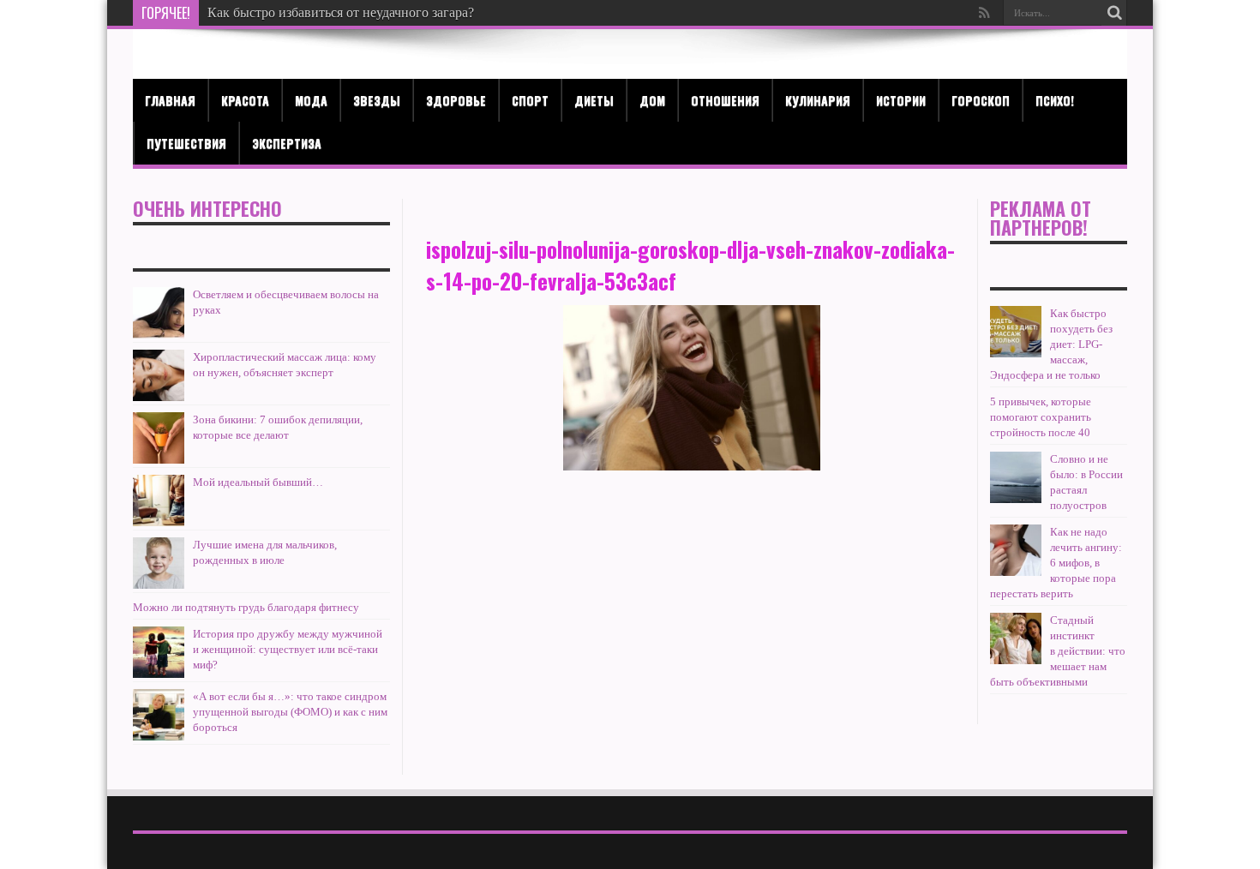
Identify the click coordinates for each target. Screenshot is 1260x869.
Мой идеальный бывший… (258, 482)
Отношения (725, 100)
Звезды (376, 100)
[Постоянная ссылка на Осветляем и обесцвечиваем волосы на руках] (158, 313)
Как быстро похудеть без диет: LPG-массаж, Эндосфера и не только (1051, 344)
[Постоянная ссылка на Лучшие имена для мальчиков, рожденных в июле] (158, 563)
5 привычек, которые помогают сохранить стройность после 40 (1040, 417)
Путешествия (186, 143)
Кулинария (817, 100)
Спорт (530, 100)
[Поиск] (1114, 13)
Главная (170, 100)
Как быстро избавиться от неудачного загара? (340, 12)
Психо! (1054, 100)
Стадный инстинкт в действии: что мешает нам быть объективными (1057, 651)
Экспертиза (286, 143)
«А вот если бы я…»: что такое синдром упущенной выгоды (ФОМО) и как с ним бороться (290, 712)
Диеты (594, 100)
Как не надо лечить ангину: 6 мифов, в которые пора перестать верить (1056, 562)
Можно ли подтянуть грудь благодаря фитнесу (246, 607)
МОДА (311, 100)
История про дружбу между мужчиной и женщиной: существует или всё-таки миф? (287, 649)
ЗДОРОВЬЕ (456, 100)
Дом (652, 100)
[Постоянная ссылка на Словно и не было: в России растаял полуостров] (1015, 477)
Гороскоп (980, 100)
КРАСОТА (245, 100)
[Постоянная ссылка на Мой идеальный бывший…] (158, 500)
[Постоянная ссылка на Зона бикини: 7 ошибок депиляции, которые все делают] (158, 438)
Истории (901, 100)
